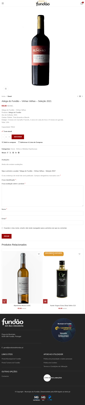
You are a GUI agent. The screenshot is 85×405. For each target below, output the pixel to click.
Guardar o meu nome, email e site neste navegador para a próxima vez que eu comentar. (35, 228)
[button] (4, 301)
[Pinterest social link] (13, 152)
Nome (4, 209)
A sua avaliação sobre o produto (13, 184)
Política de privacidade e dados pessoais (58, 359)
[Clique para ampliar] (5, 88)
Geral (10, 96)
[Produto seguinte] (82, 96)
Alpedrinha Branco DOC (22, 305)
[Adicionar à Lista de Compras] (39, 254)
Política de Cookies (50, 363)
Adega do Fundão (15, 112)
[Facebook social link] (8, 152)
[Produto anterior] (78, 96)
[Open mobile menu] (3, 3)
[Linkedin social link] (16, 152)
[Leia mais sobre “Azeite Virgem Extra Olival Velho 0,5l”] (45, 301)
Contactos (5, 376)
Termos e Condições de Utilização (55, 366)
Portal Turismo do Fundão (11, 363)
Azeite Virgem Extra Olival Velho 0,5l (63, 305)
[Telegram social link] (18, 152)
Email (4, 218)
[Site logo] (42, 3)
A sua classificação (9, 180)
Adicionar (18, 137)
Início (3, 96)
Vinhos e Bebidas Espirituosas (26, 149)
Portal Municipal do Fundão (11, 359)
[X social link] (10, 152)
